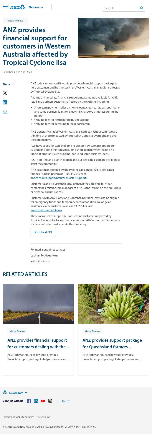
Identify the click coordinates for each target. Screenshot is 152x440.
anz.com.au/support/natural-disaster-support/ (59, 178)
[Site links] (26, 392)
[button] (5, 7)
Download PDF (43, 232)
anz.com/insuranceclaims (46, 210)
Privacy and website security (18, 417)
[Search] (141, 7)
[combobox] (124, 7)
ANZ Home (44, 417)
